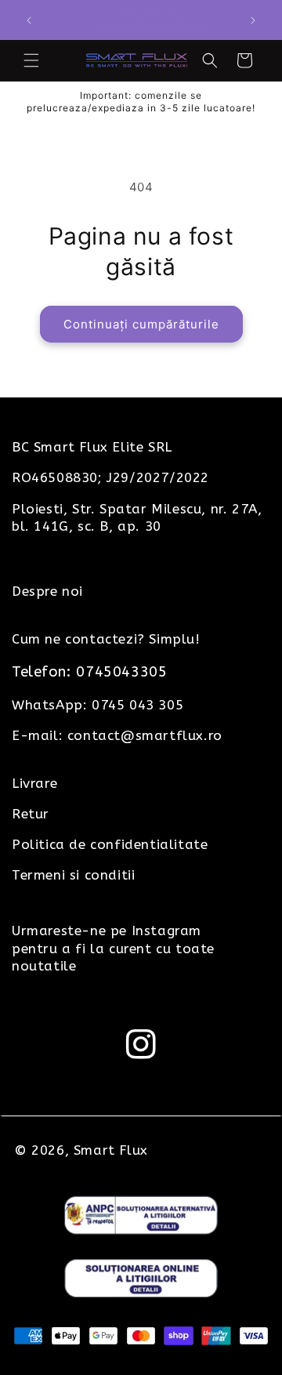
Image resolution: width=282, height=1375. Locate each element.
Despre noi (47, 591)
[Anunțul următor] (253, 20)
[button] (31, 60)
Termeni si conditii (73, 875)
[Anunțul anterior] (29, 20)
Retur (30, 814)
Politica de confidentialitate (110, 844)
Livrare (34, 783)
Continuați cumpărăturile (141, 324)
